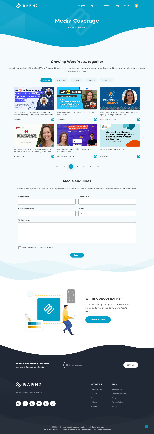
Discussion (61, 80)
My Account (136, 6)
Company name (26, 208)
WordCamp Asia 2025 (108, 119)
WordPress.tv (104, 156)
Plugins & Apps (96, 390)
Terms (114, 406)
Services (94, 394)
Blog (117, 6)
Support (105, 6)
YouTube (39, 403)
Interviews (76, 80)
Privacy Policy (117, 402)
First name (23, 197)
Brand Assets (98, 319)
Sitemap (94, 406)
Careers (94, 398)
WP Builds (61, 119)
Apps (93, 6)
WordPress (46, 403)
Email (81, 208)
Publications (106, 80)
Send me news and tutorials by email (37, 247)
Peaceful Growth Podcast (66, 156)
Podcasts (91, 80)
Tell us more (24, 220)
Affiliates (94, 402)
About (126, 6)
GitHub (53, 403)
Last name (83, 197)
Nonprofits (116, 398)
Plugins (81, 6)
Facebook (18, 403)
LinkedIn (32, 403)
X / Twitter (25, 403)
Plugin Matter (19, 156)
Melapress (17, 119)
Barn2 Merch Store (119, 394)
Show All (46, 80)
